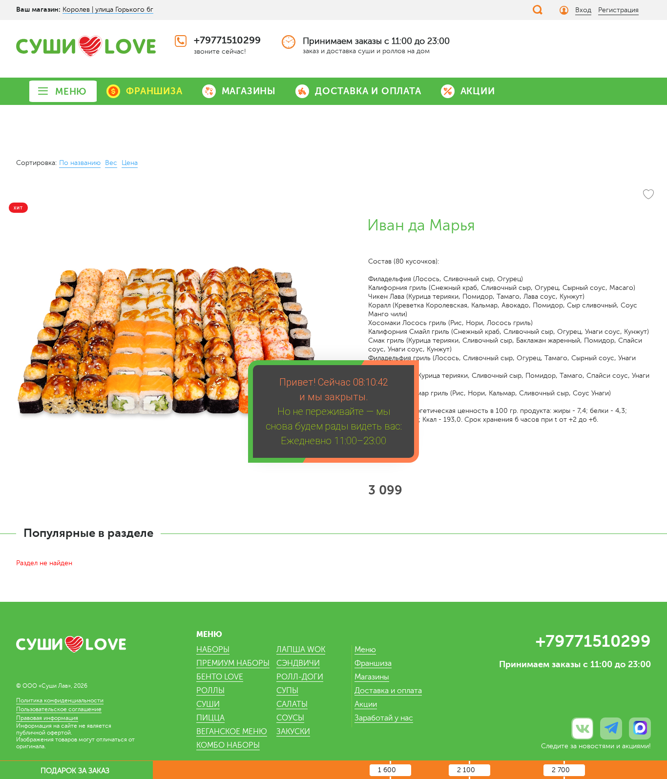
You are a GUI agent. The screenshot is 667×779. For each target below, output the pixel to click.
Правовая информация (47, 718)
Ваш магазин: (38, 9)
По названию (80, 162)
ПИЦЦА (210, 718)
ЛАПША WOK (300, 649)
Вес (111, 162)
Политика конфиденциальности (60, 700)
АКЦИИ (477, 91)
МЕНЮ (71, 91)
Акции (365, 704)
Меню (365, 649)
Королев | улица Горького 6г (108, 9)
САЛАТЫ (292, 704)
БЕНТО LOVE (219, 677)
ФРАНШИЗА (154, 91)
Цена (130, 162)
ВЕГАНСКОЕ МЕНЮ (231, 731)
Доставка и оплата (388, 690)
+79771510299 (227, 40)
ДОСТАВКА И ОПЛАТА (368, 91)
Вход (583, 10)
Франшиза (373, 663)
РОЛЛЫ (210, 690)
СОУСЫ (290, 718)
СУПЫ (287, 690)
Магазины (371, 677)
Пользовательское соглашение (59, 709)
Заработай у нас (383, 718)
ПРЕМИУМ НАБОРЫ (233, 663)
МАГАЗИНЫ (249, 91)
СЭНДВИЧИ (298, 663)
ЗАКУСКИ (293, 731)
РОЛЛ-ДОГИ (299, 677)
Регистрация (618, 10)
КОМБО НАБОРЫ (228, 745)
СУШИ (208, 704)
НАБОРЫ (212, 649)
